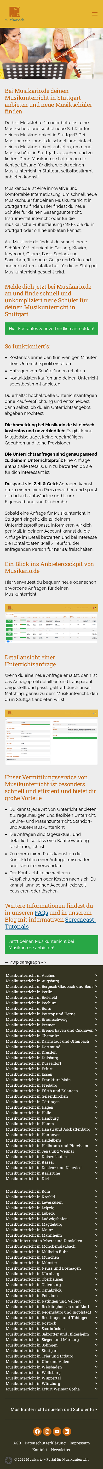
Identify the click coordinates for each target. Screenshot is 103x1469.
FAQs (41, 912)
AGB (17, 1442)
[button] (8, 1460)
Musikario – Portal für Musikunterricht (57, 1459)
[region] (51, 53)
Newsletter (61, 1449)
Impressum (79, 1442)
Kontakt (39, 1449)
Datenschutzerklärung (45, 1442)
